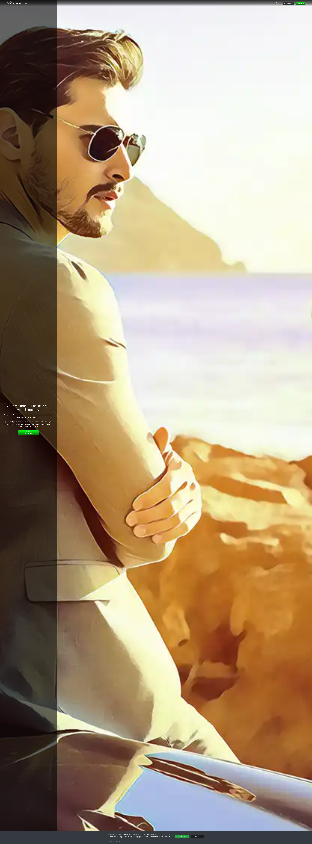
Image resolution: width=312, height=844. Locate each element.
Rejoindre (300, 3)
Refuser (197, 837)
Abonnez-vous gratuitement (28, 433)
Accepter (182, 837)
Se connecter (288, 3)
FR (278, 3)
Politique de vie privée (114, 841)
